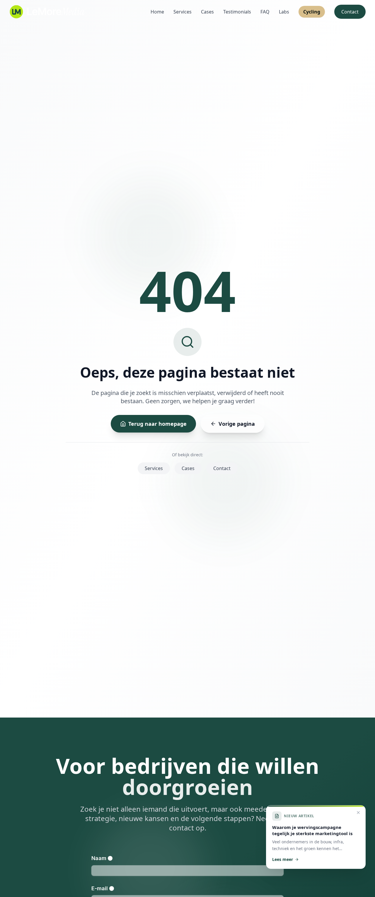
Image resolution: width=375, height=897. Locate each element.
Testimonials (237, 12)
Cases (207, 12)
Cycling (311, 12)
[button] (316, 837)
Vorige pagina (237, 423)
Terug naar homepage (157, 423)
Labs (284, 12)
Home (157, 12)
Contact (350, 12)
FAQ (265, 12)
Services (182, 12)
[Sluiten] (358, 812)
